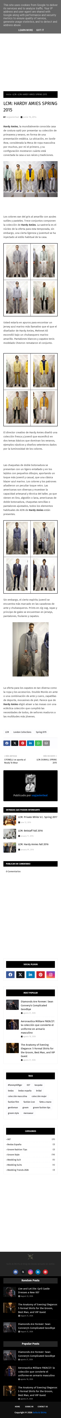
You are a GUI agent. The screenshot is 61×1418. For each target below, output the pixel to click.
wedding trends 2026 (31, 1170)
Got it (40, 30)
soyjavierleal (12, 117)
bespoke (39, 1085)
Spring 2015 (41, 732)
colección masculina (17, 1096)
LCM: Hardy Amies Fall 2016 (33, 844)
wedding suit (31, 1159)
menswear (28, 1113)
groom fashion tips (41, 1107)
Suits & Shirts (39, 1412)
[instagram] (50, 974)
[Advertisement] (30, 53)
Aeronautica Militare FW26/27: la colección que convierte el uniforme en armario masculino (38, 1027)
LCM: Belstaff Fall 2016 (30, 830)
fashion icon (29, 1102)
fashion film (13, 1102)
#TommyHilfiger (15, 1085)
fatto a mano (45, 1102)
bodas (11, 1091)
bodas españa (25, 1091)
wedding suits (31, 1165)
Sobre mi (29, 1407)
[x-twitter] (20, 974)
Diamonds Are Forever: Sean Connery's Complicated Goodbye (37, 1005)
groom (25, 1107)
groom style (13, 1113)
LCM (14, 94)
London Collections (22, 732)
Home (17, 1407)
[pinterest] (40, 974)
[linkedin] (30, 974)
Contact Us (43, 1407)
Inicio (8, 94)
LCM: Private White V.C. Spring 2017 (37, 817)
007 (28, 1085)
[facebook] (10, 974)
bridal (39, 1091)
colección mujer (39, 1096)
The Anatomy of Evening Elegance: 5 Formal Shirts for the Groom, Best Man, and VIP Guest (38, 1050)
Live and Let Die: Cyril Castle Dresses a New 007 (34, 1290)
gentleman (13, 1107)
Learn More (25, 30)
